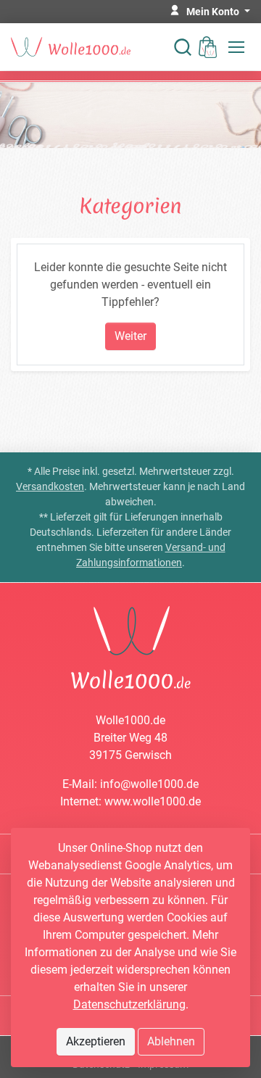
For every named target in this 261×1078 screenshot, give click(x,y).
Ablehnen (171, 1041)
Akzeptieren (95, 1041)
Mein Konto (213, 11)
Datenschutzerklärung (129, 1004)
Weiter (130, 336)
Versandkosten (50, 486)
